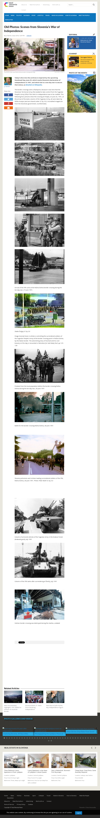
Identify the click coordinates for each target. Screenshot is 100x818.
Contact (23, 10)
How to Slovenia (71, 15)
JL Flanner (9, 35)
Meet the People (84, 15)
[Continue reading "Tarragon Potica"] (74, 62)
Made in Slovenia (57, 15)
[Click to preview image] (34, 54)
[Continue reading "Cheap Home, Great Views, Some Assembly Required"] (85, 761)
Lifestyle (40, 15)
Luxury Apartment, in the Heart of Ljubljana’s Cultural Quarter (37, 771)
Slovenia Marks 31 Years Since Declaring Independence (33, 707)
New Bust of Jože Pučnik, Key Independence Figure (54, 706)
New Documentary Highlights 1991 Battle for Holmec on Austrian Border (12, 708)
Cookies (30, 804)
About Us (24, 5)
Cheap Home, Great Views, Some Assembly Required (85, 771)
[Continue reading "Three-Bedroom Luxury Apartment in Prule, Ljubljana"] (14, 761)
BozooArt (82, 807)
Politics (19, 15)
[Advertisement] (34, 666)
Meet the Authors (35, 5)
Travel (47, 15)
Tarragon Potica (86, 57)
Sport (33, 15)
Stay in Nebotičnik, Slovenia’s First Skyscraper (60, 771)
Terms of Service (9, 804)
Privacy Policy (21, 804)
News (12, 15)
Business (27, 15)
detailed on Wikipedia (34, 85)
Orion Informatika (91, 807)
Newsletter (9, 20)
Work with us (56, 5)
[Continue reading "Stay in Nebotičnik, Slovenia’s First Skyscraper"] (61, 761)
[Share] (8, 94)
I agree (78, 813)
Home (7, 15)
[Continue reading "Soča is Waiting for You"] (81, 93)
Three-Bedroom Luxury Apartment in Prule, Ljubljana (13, 771)
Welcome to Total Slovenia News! (86, 41)
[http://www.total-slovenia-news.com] (10, 4)
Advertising (46, 5)
